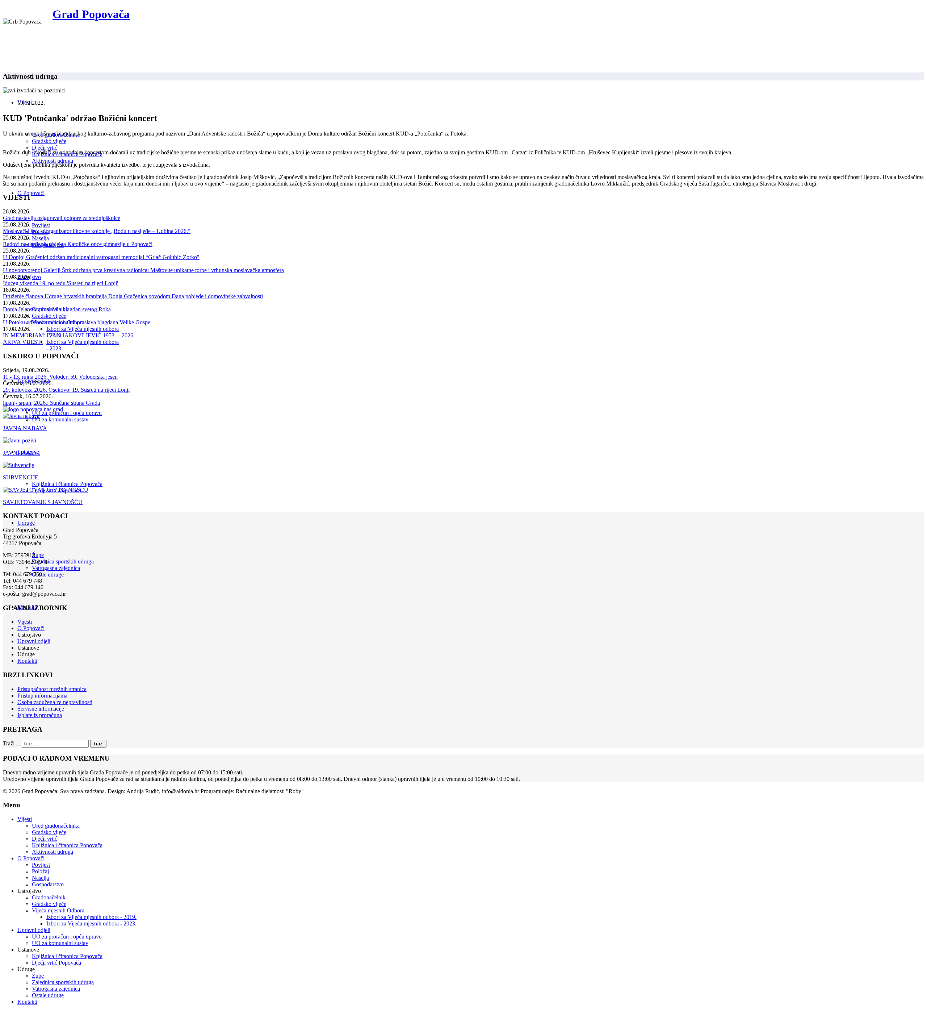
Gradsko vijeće (49, 141)
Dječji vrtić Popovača (56, 963)
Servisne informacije (40, 709)
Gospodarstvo (48, 884)
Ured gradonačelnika (56, 826)
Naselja (40, 238)
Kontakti (27, 661)
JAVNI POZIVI (21, 453)
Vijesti (24, 622)
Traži (98, 743)
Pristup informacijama (42, 695)
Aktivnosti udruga (52, 161)
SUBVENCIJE (20, 477)
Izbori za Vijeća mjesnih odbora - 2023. (91, 923)
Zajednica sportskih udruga (63, 561)
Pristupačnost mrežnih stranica (52, 689)
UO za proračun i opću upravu (67, 413)
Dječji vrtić (44, 148)
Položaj (40, 871)
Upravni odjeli (33, 641)
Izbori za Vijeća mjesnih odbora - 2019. (91, 917)
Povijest (41, 225)
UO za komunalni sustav (60, 419)
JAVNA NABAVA (25, 428)
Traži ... (11, 743)
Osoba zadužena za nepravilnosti (54, 702)
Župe (38, 555)
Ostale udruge (48, 574)
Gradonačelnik (49, 897)
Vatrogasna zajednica (56, 568)
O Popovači (31, 193)
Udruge (26, 523)
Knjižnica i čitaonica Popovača (67, 484)
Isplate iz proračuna (39, 715)
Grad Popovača (91, 14)
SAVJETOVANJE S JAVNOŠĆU (43, 502)
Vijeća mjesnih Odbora (58, 910)
